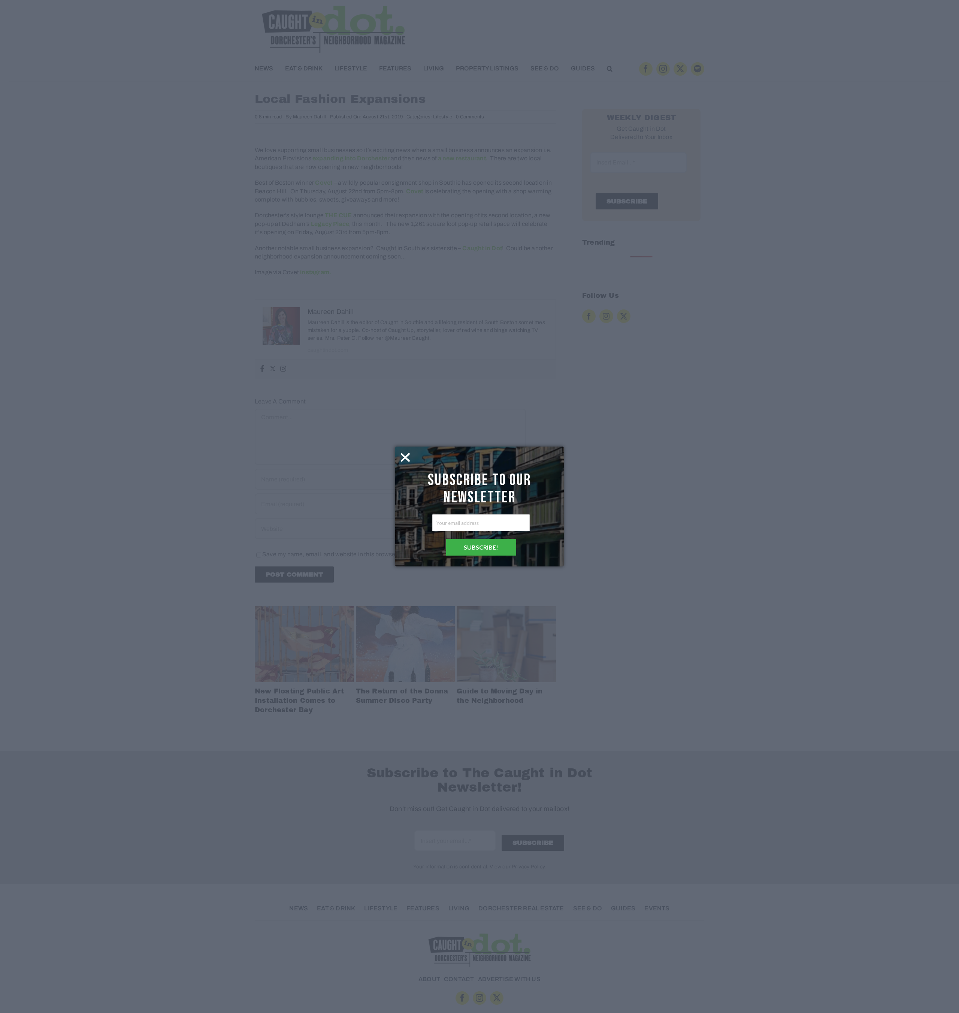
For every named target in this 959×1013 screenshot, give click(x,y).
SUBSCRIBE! (481, 547)
